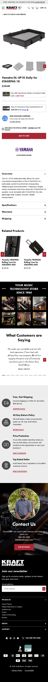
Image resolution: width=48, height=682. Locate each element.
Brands (4, 617)
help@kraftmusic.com (24, 540)
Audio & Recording (9, 615)
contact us (32, 128)
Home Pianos (7, 604)
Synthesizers (6, 609)
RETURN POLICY (18, 430)
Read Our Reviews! (20, 471)
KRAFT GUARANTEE (19, 453)
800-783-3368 (24, 537)
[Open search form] (29, 8)
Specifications (9, 205)
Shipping (6, 218)
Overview (7, 174)
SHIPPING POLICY (19, 409)
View (17, 252)
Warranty (7, 212)
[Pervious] (2, 254)
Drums (4, 612)
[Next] (44, 254)
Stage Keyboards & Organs (12, 607)
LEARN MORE (39, 2)
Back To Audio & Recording (15, 14)
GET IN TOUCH (24, 547)
